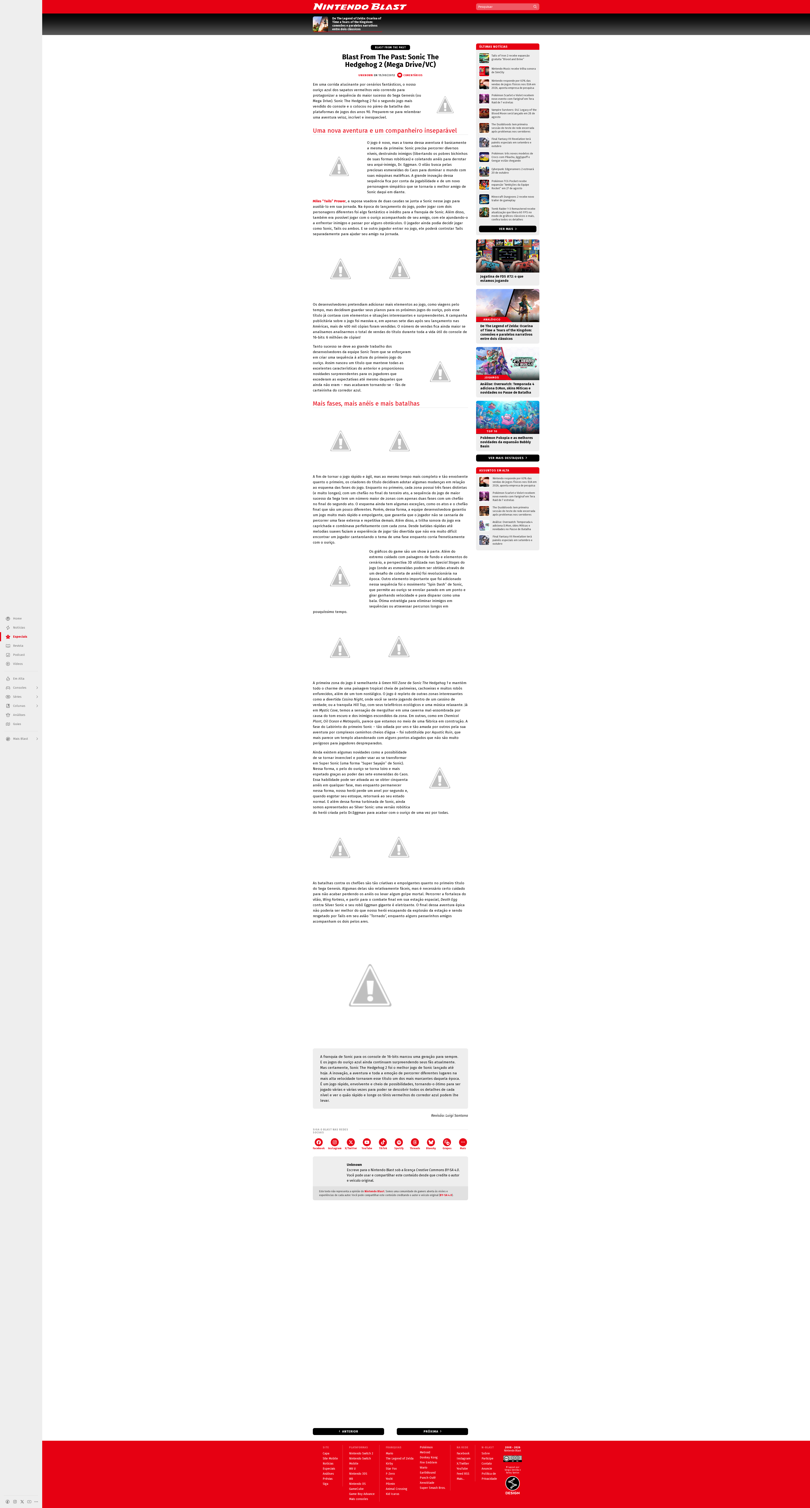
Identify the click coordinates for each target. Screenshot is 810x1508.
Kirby (389, 1463)
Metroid (425, 1452)
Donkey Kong (429, 1457)
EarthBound (428, 1472)
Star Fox (391, 1468)
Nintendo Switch (360, 1458)
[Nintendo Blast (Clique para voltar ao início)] (360, 6)
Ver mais (506, 229)
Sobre (486, 1453)
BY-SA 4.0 (446, 1195)
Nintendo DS (357, 1484)
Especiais (329, 1468)
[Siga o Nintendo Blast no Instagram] (15, 1502)
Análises (328, 1474)
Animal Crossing (396, 1489)
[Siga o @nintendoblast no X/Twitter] (22, 1502)
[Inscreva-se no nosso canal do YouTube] (29, 1502)
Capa (326, 1453)
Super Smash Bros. (433, 1488)
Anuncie (487, 1468)
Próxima (431, 1431)
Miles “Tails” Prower (329, 201)
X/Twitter (351, 1148)
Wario (423, 1467)
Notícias (328, 1463)
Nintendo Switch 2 (361, 1453)
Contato (487, 1463)
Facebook (319, 1148)
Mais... (460, 1479)
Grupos (447, 1148)
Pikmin (390, 1484)
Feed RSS (463, 1474)
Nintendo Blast (374, 1191)
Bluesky (431, 1148)
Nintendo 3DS (358, 1474)
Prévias (328, 1479)
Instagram (335, 1148)
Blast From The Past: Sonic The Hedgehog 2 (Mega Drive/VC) (390, 60)
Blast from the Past (390, 47)
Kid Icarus (392, 1494)
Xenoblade (427, 1483)
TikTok (383, 1148)
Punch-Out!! (428, 1478)
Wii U (352, 1468)
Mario (389, 1453)
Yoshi (389, 1479)
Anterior (350, 1431)
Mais (463, 1148)
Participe (487, 1458)
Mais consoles (358, 1499)
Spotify (399, 1148)
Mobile (353, 1463)
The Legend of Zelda (399, 1458)
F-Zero (390, 1474)
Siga (325, 1484)
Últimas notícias (493, 47)
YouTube (367, 1148)
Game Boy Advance (362, 1494)
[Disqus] (390, 1259)
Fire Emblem (428, 1462)
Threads (415, 1148)
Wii (351, 1479)
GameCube (356, 1489)
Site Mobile (330, 1458)
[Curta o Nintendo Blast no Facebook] (7, 1502)
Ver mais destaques (506, 458)
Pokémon (426, 1447)
